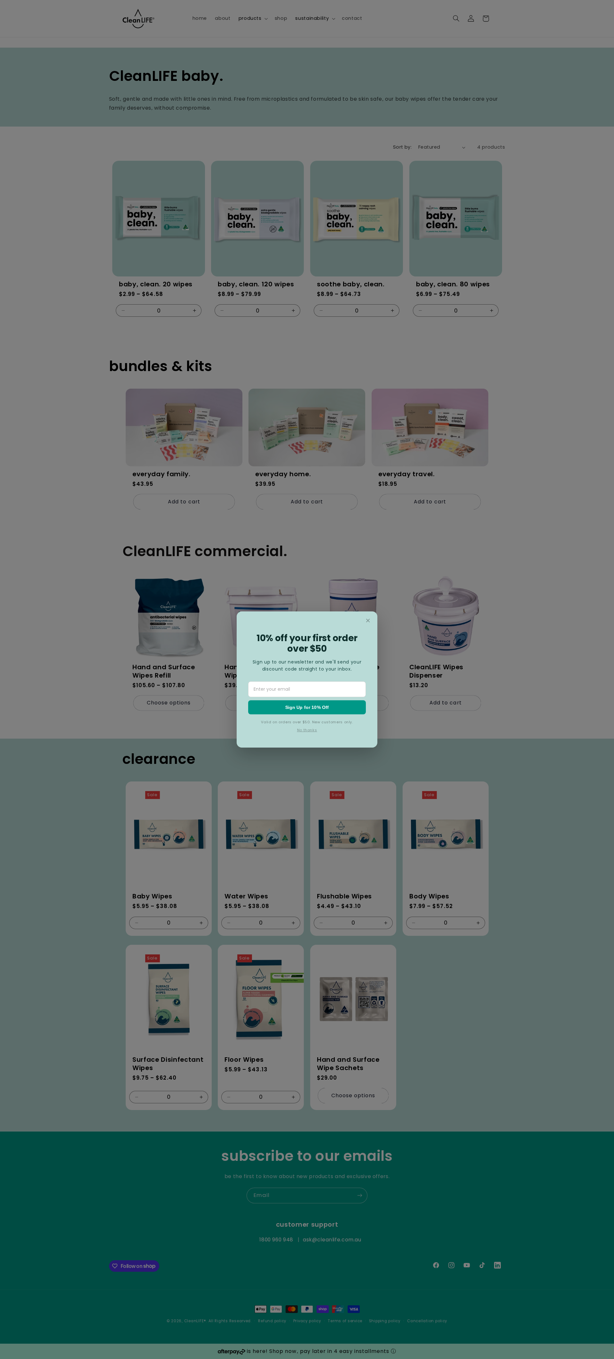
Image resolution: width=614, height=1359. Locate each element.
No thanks (307, 730)
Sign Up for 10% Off (307, 707)
